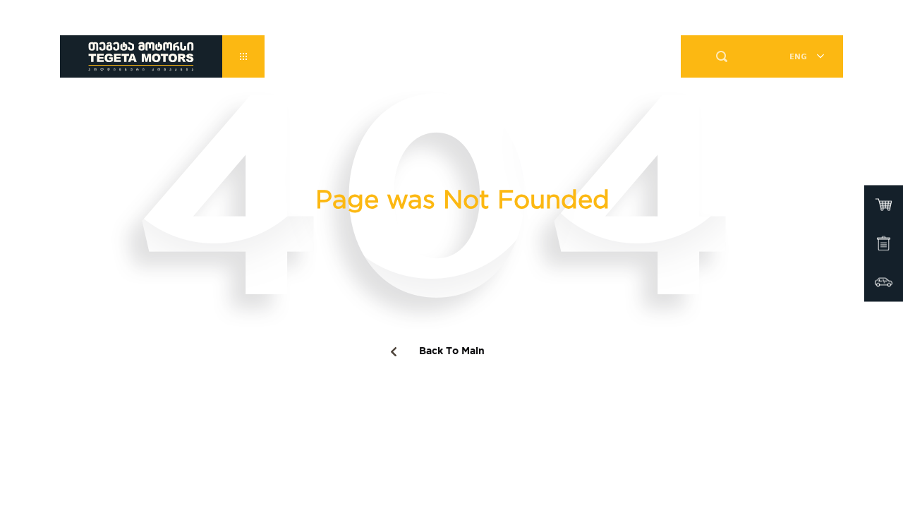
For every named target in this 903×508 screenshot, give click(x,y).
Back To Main (452, 351)
